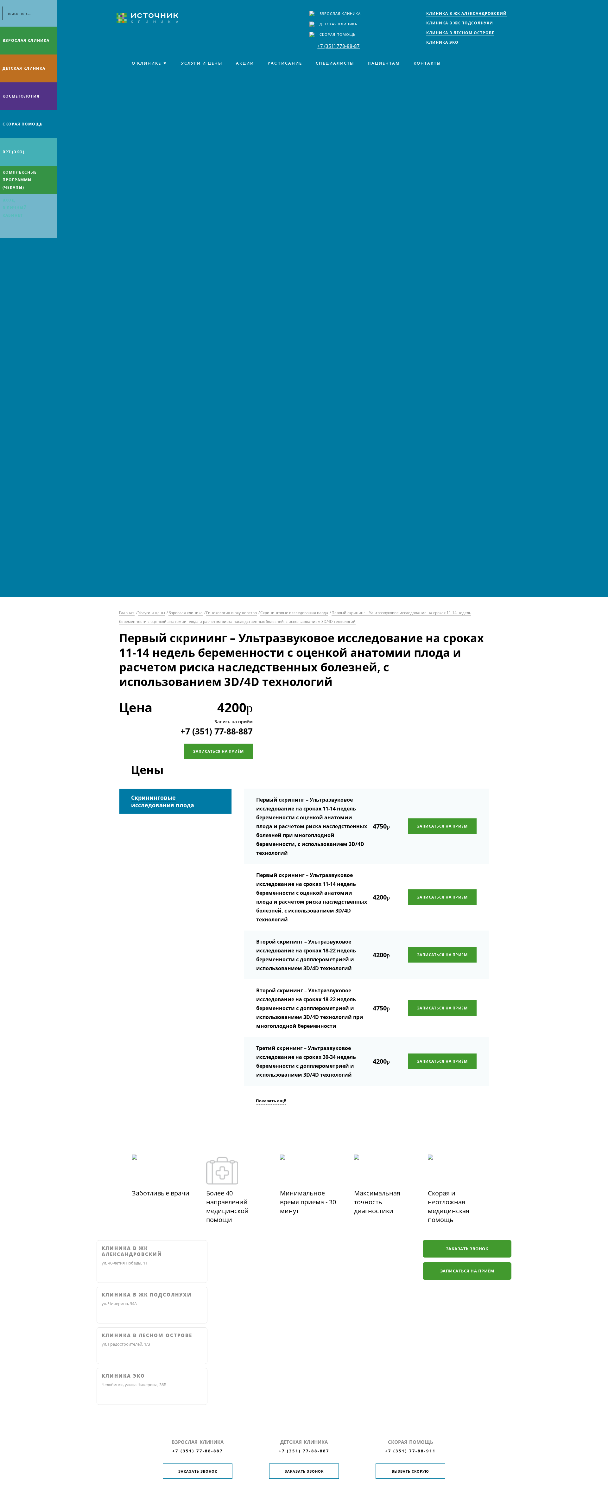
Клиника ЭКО (123, 1376)
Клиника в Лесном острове (147, 1335)
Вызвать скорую (410, 1471)
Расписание (285, 63)
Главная (127, 612)
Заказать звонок (467, 1249)
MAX (19, 230)
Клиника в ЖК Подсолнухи (147, 1295)
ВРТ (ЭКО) (13, 152)
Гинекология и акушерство (231, 612)
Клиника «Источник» (147, 18)
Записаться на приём (218, 751)
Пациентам (384, 63)
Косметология (21, 96)
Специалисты (335, 63)
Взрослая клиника (340, 13)
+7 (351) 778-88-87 (338, 46)
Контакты (427, 63)
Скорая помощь (338, 34)
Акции (245, 63)
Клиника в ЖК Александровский (132, 1251)
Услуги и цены (201, 63)
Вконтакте (6, 230)
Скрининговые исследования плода (294, 612)
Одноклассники (31, 230)
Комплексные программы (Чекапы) (20, 180)
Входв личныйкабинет (15, 207)
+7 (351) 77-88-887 (216, 731)
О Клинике (146, 63)
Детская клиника (338, 24)
